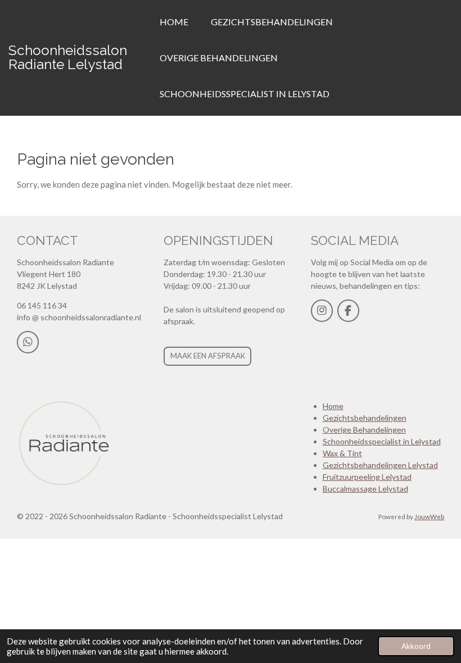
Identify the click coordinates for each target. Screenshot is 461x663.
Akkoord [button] (416, 646)
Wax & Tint (342, 453)
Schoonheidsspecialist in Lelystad (382, 441)
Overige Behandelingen (364, 429)
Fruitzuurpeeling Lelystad (367, 477)
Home (333, 406)
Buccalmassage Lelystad (365, 488)
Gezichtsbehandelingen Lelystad (380, 465)
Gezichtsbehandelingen (364, 418)
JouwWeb (429, 516)
